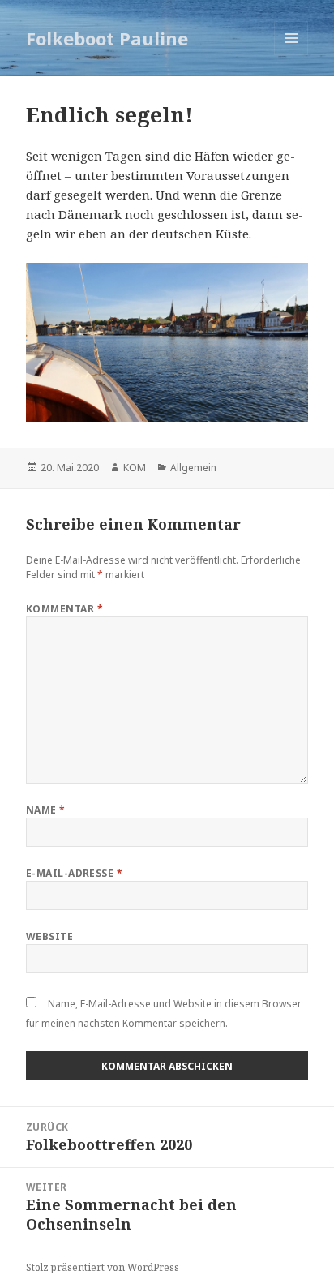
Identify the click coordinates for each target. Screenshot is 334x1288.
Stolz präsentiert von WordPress (102, 1267)
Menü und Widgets (291, 54)
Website (49, 936)
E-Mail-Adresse (74, 873)
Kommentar (64, 609)
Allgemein (193, 467)
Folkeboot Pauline (107, 38)
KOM (134, 467)
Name (46, 810)
